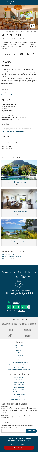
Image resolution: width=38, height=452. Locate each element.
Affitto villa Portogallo (19, 394)
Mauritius (15, 31)
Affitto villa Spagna (19, 384)
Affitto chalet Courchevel (19, 392)
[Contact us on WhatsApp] (34, 54)
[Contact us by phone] (28, 54)
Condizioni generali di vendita (19, 362)
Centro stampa (19, 355)
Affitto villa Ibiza (19, 380)
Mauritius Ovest (23, 31)
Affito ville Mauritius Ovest (9, 259)
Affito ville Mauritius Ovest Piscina (11, 257)
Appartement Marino (19, 212)
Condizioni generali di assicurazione (19, 365)
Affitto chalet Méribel (19, 389)
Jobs (19, 353)
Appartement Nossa (19, 241)
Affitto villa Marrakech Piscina (19, 399)
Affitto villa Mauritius (19, 382)
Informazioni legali (24, 441)
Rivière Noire (33, 31)
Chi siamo (19, 348)
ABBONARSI (31, 431)
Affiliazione (11, 441)
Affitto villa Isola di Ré (19, 397)
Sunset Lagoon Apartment (19, 182)
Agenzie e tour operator (19, 367)
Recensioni (19, 350)
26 (34, 26)
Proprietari (19, 438)
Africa (9, 31)
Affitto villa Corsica (19, 387)
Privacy (19, 360)
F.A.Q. (19, 357)
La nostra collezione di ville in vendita (19, 370)
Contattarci (10, 438)
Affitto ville (3, 31)
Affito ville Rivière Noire (8, 254)
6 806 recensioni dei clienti (14, 293)
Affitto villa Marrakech (19, 377)
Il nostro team (19, 345)
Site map (28, 438)
